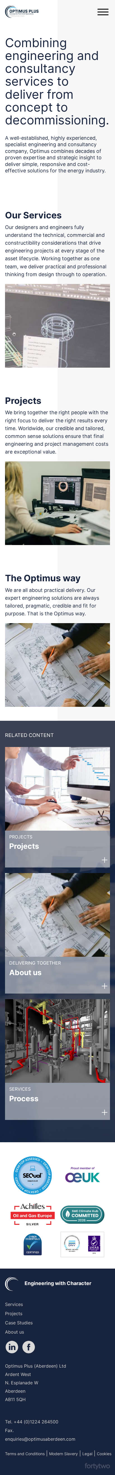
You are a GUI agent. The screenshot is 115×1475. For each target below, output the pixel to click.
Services (14, 1304)
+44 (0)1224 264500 (36, 1422)
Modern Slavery (63, 1453)
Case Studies (19, 1322)
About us (14, 1332)
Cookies (104, 1453)
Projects (13, 1313)
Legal (87, 1453)
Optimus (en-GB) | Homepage (22, 12)
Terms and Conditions (25, 1453)
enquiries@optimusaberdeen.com (40, 1439)
